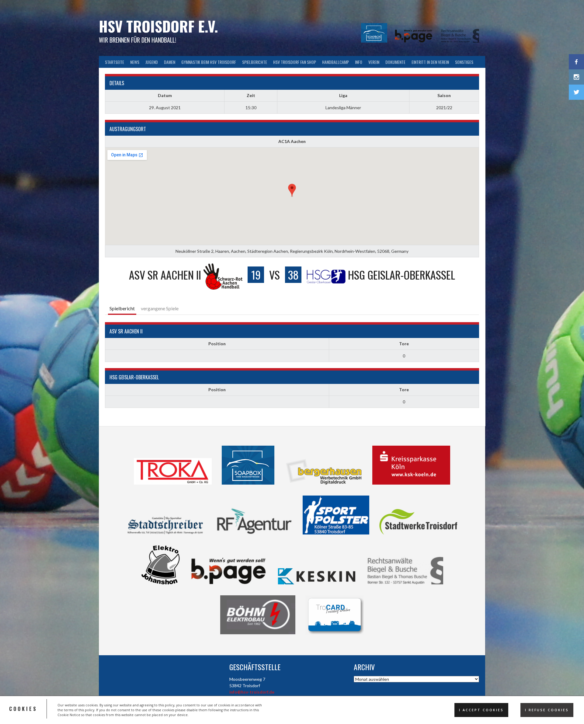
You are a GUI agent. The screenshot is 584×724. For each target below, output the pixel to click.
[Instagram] (576, 77)
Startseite (114, 62)
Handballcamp (335, 62)
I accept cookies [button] (481, 710)
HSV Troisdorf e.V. (158, 26)
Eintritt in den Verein (430, 62)
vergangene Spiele (160, 308)
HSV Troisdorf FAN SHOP (294, 62)
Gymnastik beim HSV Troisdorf (208, 62)
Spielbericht (122, 308)
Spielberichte (254, 62)
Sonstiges (464, 62)
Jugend (151, 62)
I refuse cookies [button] (547, 710)
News (134, 62)
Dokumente (395, 62)
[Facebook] (576, 61)
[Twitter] (576, 92)
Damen (169, 62)
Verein (373, 62)
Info (358, 62)
